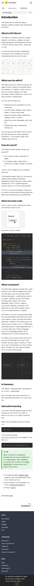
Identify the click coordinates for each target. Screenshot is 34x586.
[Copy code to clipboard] (30, 235)
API (2, 530)
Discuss (4, 541)
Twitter (3, 546)
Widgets (4, 524)
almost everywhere (17, 485)
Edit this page (8, 496)
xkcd (12, 488)
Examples (4, 527)
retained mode (23, 475)
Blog (3, 562)
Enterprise (5, 565)
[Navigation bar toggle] (2, 2)
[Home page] (3, 8)
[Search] (31, 2)
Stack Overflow (6, 543)
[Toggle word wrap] (27, 235)
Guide (3, 521)
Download (4, 568)
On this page (7, 12)
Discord (4, 549)
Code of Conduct (7, 552)
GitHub (3, 571)
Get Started (5, 519)
